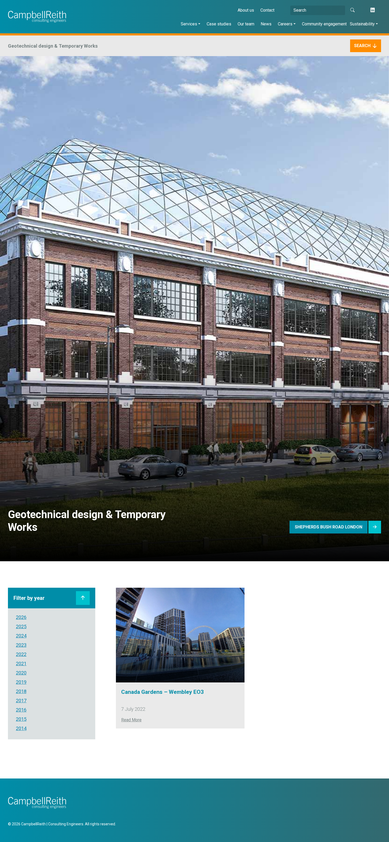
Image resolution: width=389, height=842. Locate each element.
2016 (21, 710)
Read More (131, 719)
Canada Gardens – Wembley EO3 (162, 692)
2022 (21, 654)
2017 (21, 700)
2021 (21, 663)
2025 (21, 626)
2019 (21, 682)
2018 (21, 691)
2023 (21, 645)
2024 (21, 636)
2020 (21, 673)
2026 (21, 617)
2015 (21, 719)
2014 (21, 728)
